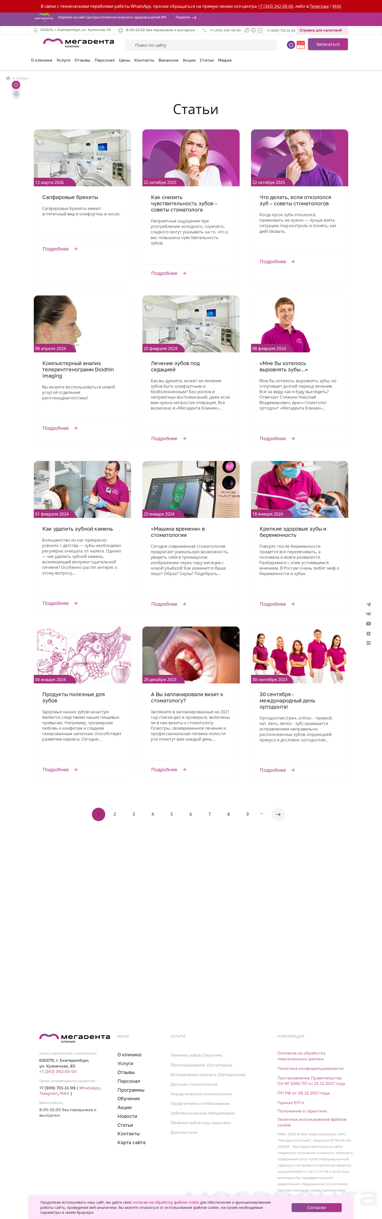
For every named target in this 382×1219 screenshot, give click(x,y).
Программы (130, 1090)
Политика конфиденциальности (311, 1068)
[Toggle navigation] (32, 42)
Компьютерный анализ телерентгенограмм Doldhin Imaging (78, 369)
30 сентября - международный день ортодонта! (287, 700)
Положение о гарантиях (302, 1111)
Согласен (316, 1207)
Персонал (105, 60)
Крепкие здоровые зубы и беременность (293, 532)
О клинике (41, 60)
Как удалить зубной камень (77, 529)
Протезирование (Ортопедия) (201, 1065)
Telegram (48, 1093)
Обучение (128, 1098)
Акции (189, 60)
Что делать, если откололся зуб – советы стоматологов (295, 200)
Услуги (125, 1063)
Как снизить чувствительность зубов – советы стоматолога (184, 203)
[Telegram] (253, 30)
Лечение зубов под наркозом (200, 1122)
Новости (127, 1116)
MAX (336, 6)
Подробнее (82, 249)
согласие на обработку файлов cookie (165, 1202)
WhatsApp (89, 1087)
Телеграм (319, 6)
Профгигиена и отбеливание (199, 1103)
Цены (124, 60)
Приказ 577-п (291, 1102)
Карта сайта (131, 1142)
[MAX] (260, 30)
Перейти (183, 17)
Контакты (144, 60)
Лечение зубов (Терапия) (196, 1055)
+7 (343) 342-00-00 (275, 6)
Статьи (207, 60)
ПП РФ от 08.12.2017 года (304, 1093)
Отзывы (82, 60)
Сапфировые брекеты (70, 197)
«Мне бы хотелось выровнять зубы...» (284, 366)
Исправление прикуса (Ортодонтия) (208, 1074)
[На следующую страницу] (278, 814)
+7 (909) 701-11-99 (280, 30)
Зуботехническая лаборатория (202, 1113)
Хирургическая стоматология (201, 1093)
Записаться (328, 44)
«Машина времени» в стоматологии (178, 532)
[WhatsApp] (246, 30)
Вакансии (169, 60)
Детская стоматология (193, 1084)
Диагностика (183, 1132)
